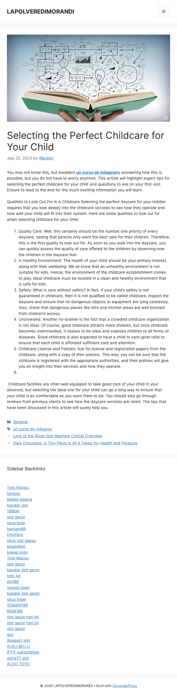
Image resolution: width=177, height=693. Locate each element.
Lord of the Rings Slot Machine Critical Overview (57, 436)
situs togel (16, 599)
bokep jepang (19, 499)
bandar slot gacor (23, 570)
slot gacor (16, 517)
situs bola (16, 523)
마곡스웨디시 (18, 646)
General (20, 422)
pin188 (13, 581)
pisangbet (16, 546)
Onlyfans (15, 534)
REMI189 (15, 611)
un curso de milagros (32, 429)
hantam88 (16, 529)
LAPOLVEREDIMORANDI (40, 11)
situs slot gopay (21, 540)
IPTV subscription (23, 652)
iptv (10, 634)
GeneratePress (124, 686)
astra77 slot (18, 658)
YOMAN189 (17, 605)
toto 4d (14, 576)
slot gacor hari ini (22, 617)
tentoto (13, 493)
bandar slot (17, 505)
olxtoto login (18, 587)
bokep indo (17, 552)
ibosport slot (18, 640)
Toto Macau (18, 487)
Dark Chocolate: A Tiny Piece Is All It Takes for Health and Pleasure (75, 443)
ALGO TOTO (18, 664)
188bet (13, 511)
